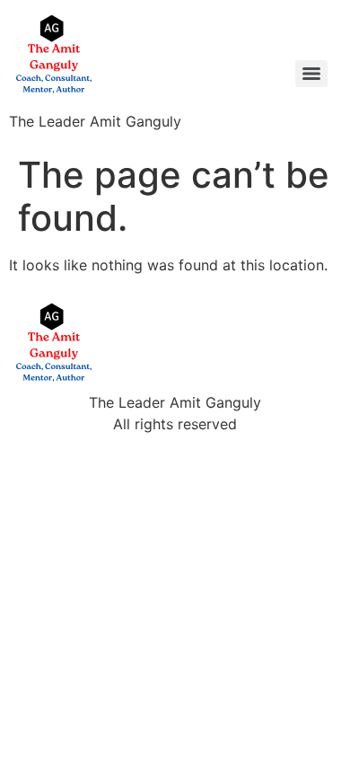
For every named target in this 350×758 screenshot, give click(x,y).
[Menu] (311, 73)
